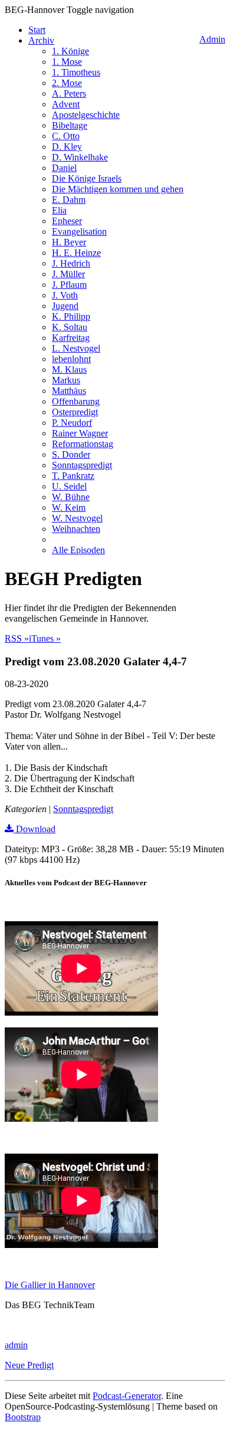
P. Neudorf (72, 423)
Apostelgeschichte (86, 115)
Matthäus (69, 391)
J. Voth (65, 295)
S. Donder (71, 454)
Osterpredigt (75, 412)
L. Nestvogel (76, 348)
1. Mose (67, 62)
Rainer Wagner (80, 433)
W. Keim (69, 507)
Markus (66, 380)
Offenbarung (76, 401)
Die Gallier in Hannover (50, 1285)
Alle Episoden (78, 550)
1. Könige (70, 51)
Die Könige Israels (86, 178)
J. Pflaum (69, 285)
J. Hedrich (71, 263)
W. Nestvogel (77, 518)
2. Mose (67, 83)
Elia (59, 210)
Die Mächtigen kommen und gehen (117, 189)
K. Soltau (69, 327)
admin (16, 1345)
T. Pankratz (73, 476)
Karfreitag (71, 338)
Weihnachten (76, 529)
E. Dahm (69, 200)
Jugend (65, 306)
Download (34, 829)
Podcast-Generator (127, 1396)
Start (36, 30)
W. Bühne (71, 497)
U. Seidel (69, 486)
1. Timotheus (76, 72)
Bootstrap (23, 1417)
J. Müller (68, 274)
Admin (212, 39)
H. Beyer (69, 242)
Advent (66, 104)
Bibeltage (69, 125)
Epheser (67, 221)
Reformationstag (82, 444)
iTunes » (45, 638)
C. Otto (66, 136)
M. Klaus (69, 369)
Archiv (41, 40)
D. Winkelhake (80, 157)
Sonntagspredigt (82, 465)
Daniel (64, 168)
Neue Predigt (29, 1365)
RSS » (17, 638)
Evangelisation (79, 231)
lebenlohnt (71, 359)
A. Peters (69, 93)
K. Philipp (71, 316)
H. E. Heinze (76, 253)
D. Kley (67, 147)
